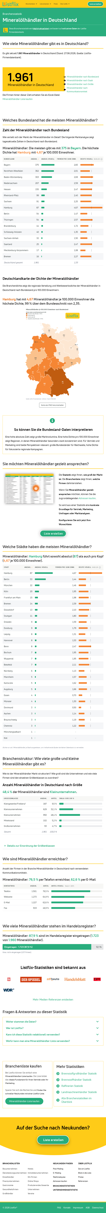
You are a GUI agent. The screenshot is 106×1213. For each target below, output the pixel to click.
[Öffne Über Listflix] (69, 4)
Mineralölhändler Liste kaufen (18, 99)
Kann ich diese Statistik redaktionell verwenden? (33, 1034)
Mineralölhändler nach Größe (80, 84)
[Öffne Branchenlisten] (36, 4)
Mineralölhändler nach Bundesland (83, 76)
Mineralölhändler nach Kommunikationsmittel (77, 89)
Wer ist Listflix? (15, 1028)
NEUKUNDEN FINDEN (63, 1163)
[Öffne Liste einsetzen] (50, 4)
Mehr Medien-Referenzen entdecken (53, 999)
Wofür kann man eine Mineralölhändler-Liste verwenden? (38, 1041)
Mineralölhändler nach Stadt (80, 80)
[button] (53, 846)
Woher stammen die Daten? (21, 1021)
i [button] (101, 159)
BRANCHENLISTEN (11, 1163)
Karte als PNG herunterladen (52, 405)
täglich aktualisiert (41, 28)
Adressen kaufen (87, 498)
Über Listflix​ (85, 1163)
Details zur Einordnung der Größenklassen (31, 845)
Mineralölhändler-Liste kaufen (24, 1101)
